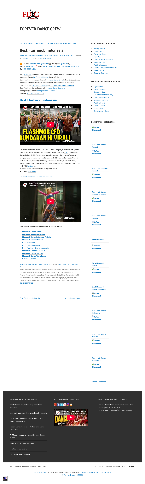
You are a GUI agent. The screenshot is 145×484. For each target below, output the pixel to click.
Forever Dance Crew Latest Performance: (36, 177)
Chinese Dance (99, 105)
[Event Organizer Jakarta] (61, 405)
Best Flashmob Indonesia (38, 100)
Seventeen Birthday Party (103, 95)
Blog (124, 466)
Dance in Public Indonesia (103, 59)
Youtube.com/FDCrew (35, 93)
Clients (116, 466)
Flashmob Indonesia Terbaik (33, 234)
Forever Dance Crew (40, 28)
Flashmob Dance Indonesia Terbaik (36, 237)
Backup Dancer (99, 49)
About (100, 466)
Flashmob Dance (40, 43)
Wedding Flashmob (101, 89)
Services (108, 466)
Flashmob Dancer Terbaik (32, 240)
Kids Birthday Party (101, 100)
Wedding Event (99, 103)
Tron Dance (98, 57)
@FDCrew (32, 171)
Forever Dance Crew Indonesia (110, 405)
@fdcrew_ (30, 66)
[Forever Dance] (58, 405)
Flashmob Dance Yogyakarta (34, 256)
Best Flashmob (28, 242)
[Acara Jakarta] (71, 405)
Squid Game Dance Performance (22, 443)
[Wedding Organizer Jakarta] (64, 405)
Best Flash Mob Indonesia (30, 298)
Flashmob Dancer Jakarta (32, 253)
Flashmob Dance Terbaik (32, 231)
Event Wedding (99, 108)
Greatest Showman (101, 73)
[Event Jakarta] (67, 405)
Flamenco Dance (100, 54)
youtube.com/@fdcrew (39, 63)
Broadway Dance (100, 92)
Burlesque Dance (100, 62)
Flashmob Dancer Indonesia (33, 250)
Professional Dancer (41, 77)
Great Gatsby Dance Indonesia (105, 67)
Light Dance (98, 86)
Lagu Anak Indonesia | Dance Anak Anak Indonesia (28, 413)
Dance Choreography (39, 85)
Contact (30, 166)
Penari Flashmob (29, 259)
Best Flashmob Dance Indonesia (35, 248)
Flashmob (27, 74)
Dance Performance (101, 97)
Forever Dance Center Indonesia (62, 85)
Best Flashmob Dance (31, 245)
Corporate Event (28, 43)
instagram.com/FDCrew (46, 91)
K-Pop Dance (99, 51)
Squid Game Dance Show (19, 449)
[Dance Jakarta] (55, 405)
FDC (21, 43)
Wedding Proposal (100, 65)
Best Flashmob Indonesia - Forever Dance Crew (61, 43)
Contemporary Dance (102, 111)
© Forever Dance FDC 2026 (72, 475)
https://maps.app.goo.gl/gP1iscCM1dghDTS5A (61, 66)
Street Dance (99, 70)
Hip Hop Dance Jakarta (72, 298)
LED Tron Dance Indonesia (20, 454)
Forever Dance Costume (55, 88)
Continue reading (27, 283)
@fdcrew (64, 63)
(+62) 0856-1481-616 (31, 69)
